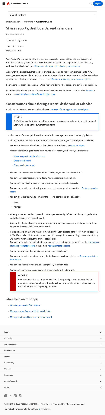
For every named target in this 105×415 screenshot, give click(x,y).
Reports (89, 90)
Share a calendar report (24, 165)
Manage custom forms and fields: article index (30, 311)
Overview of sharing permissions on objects (71, 79)
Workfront (28, 21)
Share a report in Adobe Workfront (29, 156)
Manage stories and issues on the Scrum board (31, 317)
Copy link (24, 40)
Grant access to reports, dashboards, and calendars (57, 66)
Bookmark (12, 40)
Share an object (77, 145)
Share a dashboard (22, 160)
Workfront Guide (44, 21)
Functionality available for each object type (35, 94)
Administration (18, 46)
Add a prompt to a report (59, 245)
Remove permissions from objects (25, 305)
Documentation (13, 21)
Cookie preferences (75, 404)
